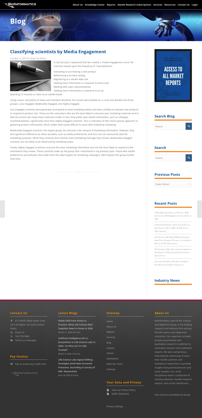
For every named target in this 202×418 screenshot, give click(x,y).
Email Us (19, 332)
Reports (111, 331)
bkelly (43, 58)
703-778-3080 (22, 336)
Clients (110, 353)
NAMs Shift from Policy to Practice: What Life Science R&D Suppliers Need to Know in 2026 (172, 215)
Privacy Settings (115, 406)
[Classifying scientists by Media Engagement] (30, 90)
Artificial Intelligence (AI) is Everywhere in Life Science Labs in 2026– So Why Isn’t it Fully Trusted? (172, 227)
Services (111, 337)
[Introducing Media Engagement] (2, 209)
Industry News (167, 280)
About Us (111, 326)
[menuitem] (78, 4)
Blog (17, 21)
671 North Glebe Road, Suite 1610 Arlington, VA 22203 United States (27, 324)
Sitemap (111, 369)
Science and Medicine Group (175, 394)
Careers (111, 347)
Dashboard (112, 358)
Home (110, 321)
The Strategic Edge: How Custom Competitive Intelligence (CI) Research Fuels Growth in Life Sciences (173, 252)
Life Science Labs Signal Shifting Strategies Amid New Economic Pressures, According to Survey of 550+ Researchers (172, 240)
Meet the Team (114, 363)
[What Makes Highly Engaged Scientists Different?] (199, 209)
